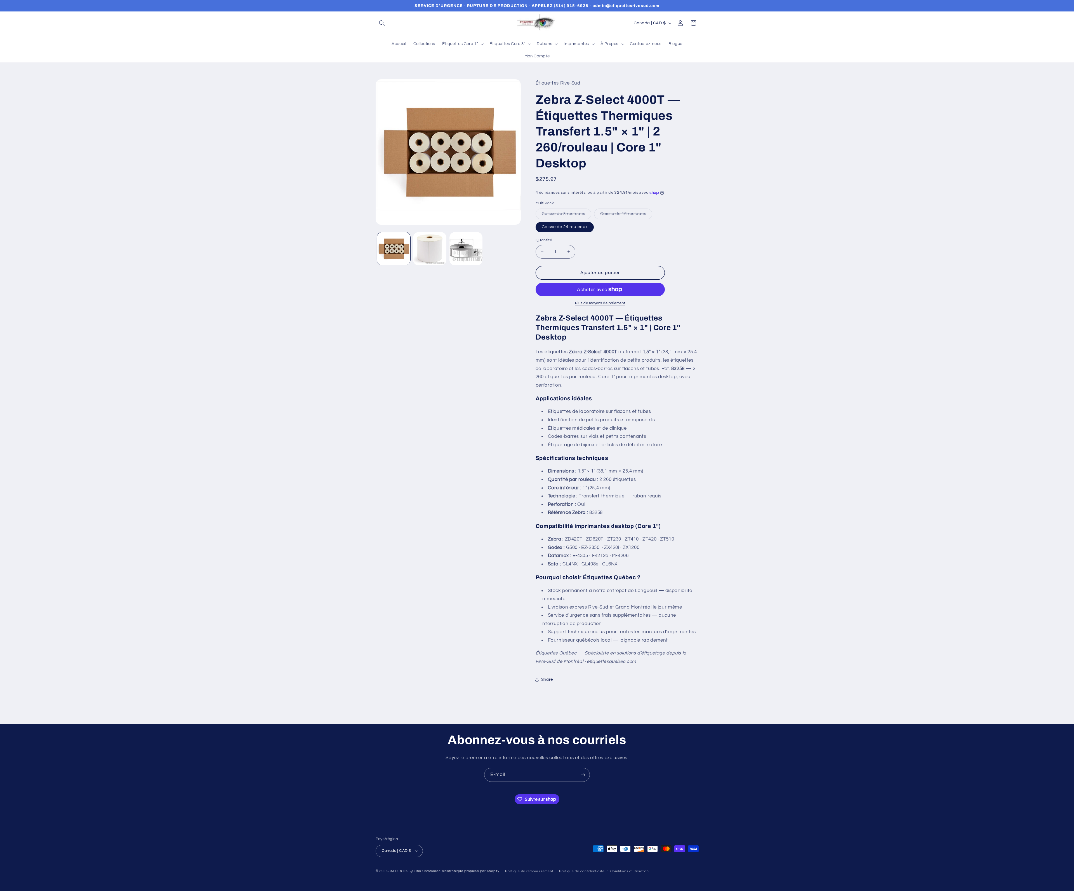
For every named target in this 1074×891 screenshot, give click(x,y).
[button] (382, 23)
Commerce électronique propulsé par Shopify (461, 871)
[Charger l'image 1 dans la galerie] (393, 248)
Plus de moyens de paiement (600, 303)
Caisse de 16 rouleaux (626, 215)
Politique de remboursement (529, 871)
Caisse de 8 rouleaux (566, 215)
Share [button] (547, 679)
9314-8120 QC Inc (405, 871)
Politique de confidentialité (582, 871)
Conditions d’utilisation (629, 871)
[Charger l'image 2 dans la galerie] (429, 248)
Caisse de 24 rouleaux (565, 227)
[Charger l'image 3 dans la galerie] (466, 248)
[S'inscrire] (583, 775)
